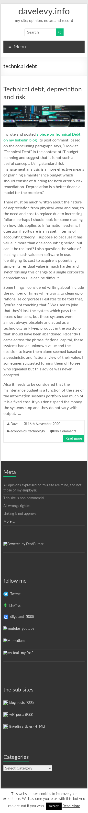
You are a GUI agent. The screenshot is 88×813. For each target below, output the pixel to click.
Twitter (14, 594)
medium (18, 641)
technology (36, 431)
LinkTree (14, 606)
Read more (74, 438)
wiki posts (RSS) (20, 715)
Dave (14, 424)
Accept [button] (54, 806)
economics (19, 431)
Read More (71, 806)
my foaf (26, 653)
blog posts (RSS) (21, 703)
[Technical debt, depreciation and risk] (44, 108)
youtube (27, 628)
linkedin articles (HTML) (26, 726)
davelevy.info (44, 11)
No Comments (65, 431)
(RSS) (29, 617)
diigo (12, 617)
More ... (9, 521)
